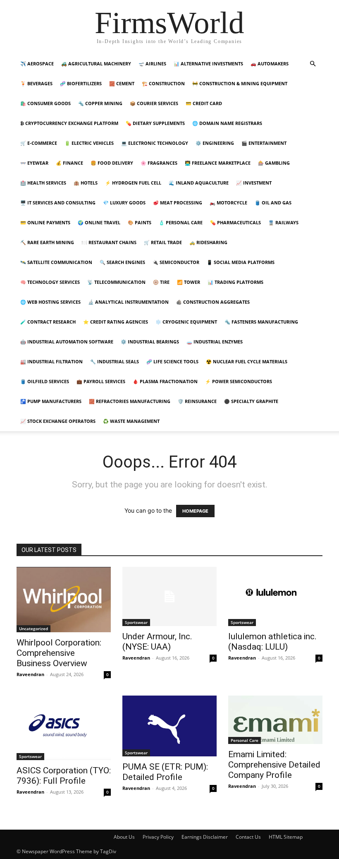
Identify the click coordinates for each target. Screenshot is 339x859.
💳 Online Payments (45, 222)
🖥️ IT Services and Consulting (57, 202)
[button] (312, 64)
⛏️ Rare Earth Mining (47, 242)
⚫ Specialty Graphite (251, 401)
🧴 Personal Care (181, 222)
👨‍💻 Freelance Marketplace (218, 163)
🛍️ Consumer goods (45, 103)
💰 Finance (69, 163)
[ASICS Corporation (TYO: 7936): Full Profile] (64, 728)
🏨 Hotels (86, 183)
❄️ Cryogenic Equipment (186, 322)
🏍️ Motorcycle (228, 202)
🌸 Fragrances (159, 163)
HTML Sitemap (286, 836)
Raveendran (30, 674)
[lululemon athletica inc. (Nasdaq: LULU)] (275, 596)
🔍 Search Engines (122, 262)
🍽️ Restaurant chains (108, 242)
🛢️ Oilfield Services (44, 381)
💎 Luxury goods (124, 202)
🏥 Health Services (43, 183)
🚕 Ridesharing (208, 242)
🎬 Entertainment (263, 143)
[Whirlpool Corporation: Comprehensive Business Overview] (64, 599)
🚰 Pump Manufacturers (50, 401)
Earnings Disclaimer (204, 836)
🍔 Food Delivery (112, 163)
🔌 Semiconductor (176, 262)
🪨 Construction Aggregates (213, 302)
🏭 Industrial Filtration (51, 361)
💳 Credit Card (204, 103)
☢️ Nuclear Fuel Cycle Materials (246, 361)
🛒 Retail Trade (163, 242)
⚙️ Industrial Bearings (150, 341)
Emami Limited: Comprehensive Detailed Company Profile (274, 764)
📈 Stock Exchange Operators (57, 421)
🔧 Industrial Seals (114, 361)
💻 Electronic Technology (154, 143)
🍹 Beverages (36, 83)
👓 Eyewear (34, 163)
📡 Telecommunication (116, 282)
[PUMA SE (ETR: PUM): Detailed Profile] (169, 726)
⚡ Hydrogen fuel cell (133, 183)
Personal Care (244, 740)
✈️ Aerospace (37, 63)
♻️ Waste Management (131, 421)
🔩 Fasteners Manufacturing (261, 322)
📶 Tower (188, 282)
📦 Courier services (154, 103)
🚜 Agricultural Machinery (96, 63)
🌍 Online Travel (99, 222)
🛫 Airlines (152, 63)
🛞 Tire (161, 282)
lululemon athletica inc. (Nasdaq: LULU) (272, 641)
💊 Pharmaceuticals (235, 222)
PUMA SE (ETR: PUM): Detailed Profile (165, 772)
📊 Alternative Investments (208, 63)
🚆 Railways (283, 222)
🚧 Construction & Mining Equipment (239, 83)
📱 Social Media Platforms (241, 262)
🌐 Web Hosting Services (50, 302)
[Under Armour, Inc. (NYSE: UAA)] (169, 596)
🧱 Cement (121, 83)
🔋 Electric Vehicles (89, 143)
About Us (124, 836)
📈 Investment (254, 183)
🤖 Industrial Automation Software (66, 341)
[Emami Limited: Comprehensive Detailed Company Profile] (275, 720)
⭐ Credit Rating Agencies (115, 322)
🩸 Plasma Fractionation (165, 381)
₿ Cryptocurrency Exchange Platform (69, 123)
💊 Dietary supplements (155, 123)
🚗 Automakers (270, 63)
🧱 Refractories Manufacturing (129, 401)
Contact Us (248, 836)
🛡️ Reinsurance (197, 401)
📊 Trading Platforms (235, 282)
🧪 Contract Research (48, 322)
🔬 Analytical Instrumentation (128, 302)
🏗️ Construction (163, 83)
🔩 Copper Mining (100, 103)
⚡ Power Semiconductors (238, 381)
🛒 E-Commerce (38, 143)
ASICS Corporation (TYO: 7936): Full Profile (64, 775)
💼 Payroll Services (100, 381)
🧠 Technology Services (50, 282)
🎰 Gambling (274, 163)
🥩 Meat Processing (177, 202)
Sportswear (136, 622)
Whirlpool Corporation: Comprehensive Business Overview (59, 653)
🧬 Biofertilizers (81, 83)
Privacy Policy (158, 836)
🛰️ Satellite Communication (56, 262)
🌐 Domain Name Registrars (227, 123)
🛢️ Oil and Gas (273, 202)
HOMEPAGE (195, 511)
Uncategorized (33, 628)
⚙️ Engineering (215, 143)
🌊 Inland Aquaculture (199, 183)
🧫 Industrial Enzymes (214, 341)
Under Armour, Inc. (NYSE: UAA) (157, 641)
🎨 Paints (139, 222)
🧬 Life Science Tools (172, 361)
